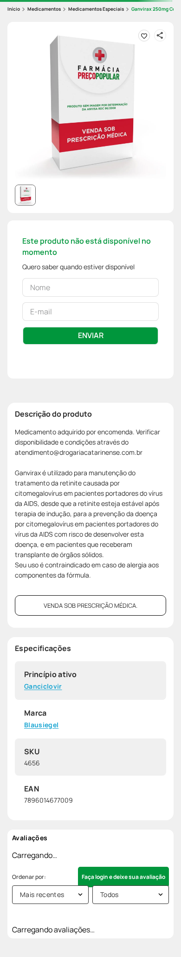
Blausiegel (41, 725)
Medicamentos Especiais (96, 9)
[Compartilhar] (160, 35)
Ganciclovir (43, 687)
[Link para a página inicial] (13, 9)
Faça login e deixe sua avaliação (123, 877)
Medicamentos (44, 9)
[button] (90, 105)
